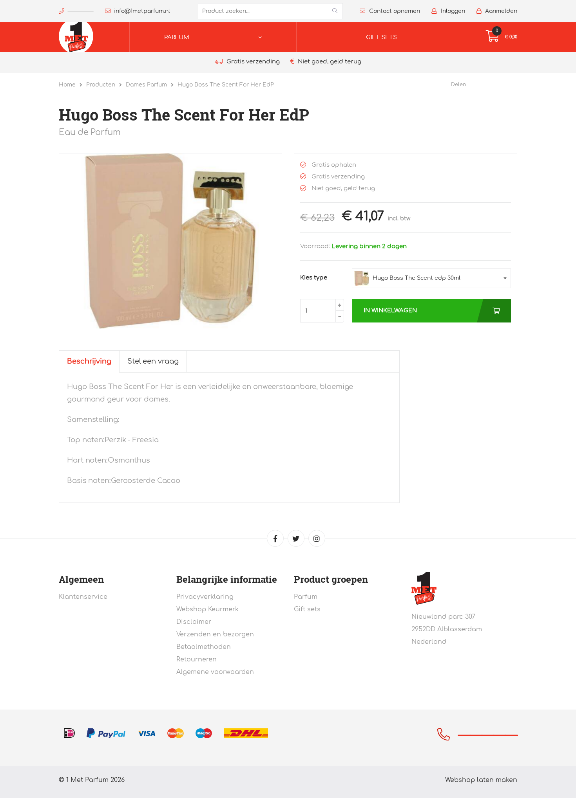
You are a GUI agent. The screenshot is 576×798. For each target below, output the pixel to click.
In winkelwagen (390, 310)
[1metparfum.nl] (84, 37)
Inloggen (453, 11)
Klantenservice (83, 596)
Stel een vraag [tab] (153, 361)
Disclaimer (193, 621)
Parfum (176, 37)
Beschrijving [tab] (89, 361)
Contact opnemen (394, 11)
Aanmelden (501, 11)
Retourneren (196, 659)
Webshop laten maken (481, 780)
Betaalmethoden (203, 646)
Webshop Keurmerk (207, 609)
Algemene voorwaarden (215, 672)
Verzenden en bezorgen (215, 634)
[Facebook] (275, 538)
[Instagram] (316, 538)
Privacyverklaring (205, 596)
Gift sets (381, 37)
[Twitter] (296, 538)
